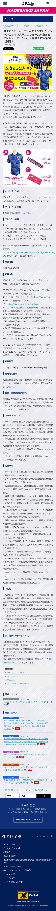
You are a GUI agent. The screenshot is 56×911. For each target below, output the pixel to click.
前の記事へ (10, 25)
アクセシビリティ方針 (12, 848)
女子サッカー (10, 676)
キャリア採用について (12, 882)
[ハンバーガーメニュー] (5, 3)
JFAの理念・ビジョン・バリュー (28, 820)
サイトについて (9, 844)
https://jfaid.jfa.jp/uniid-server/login (22, 303)
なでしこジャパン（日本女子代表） (17, 684)
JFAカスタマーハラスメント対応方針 (17, 870)
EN (47, 3)
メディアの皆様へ (10, 878)
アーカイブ (7, 874)
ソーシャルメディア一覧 (45, 836)
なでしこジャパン (9, 10)
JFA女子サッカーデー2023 (15, 673)
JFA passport (10, 680)
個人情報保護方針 (10, 855)
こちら (26, 296)
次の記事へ (40, 25)
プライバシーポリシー (12, 866)
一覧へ (27, 25)
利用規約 (6, 852)
